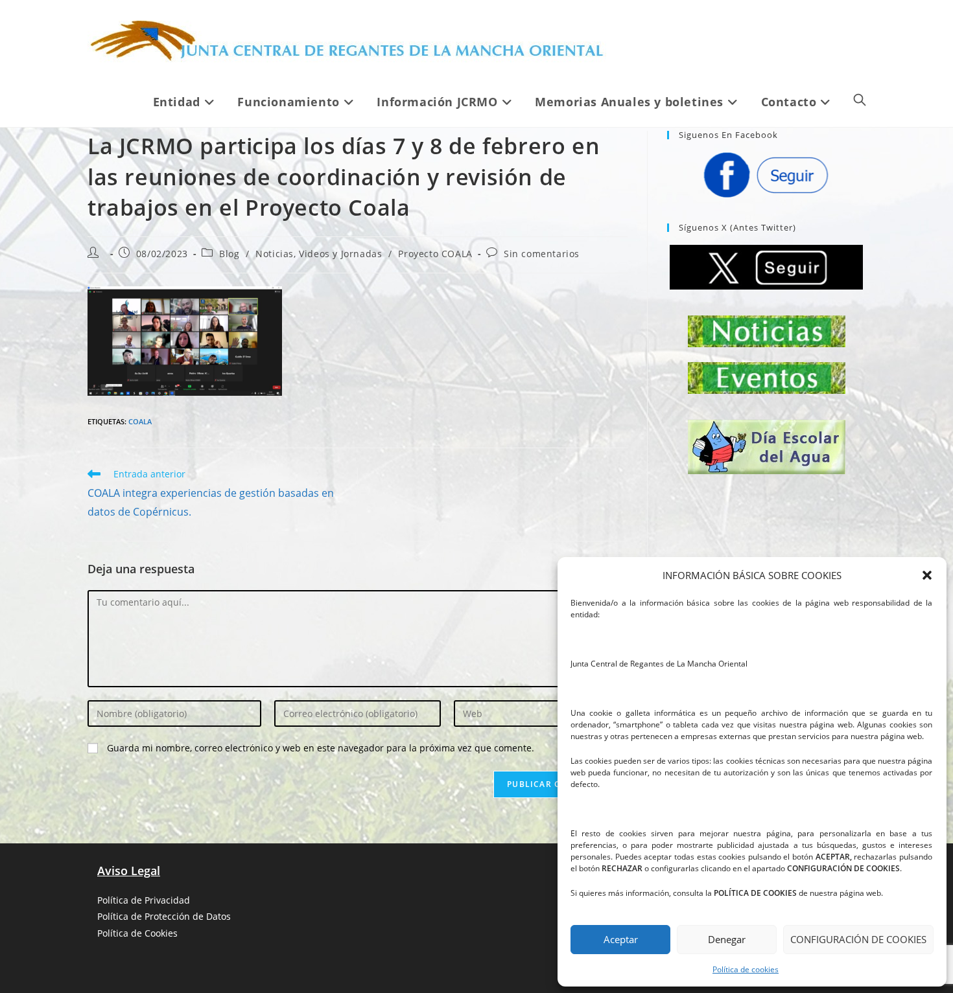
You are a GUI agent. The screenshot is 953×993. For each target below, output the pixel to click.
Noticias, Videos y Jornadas (318, 253)
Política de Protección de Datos (164, 916)
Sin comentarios (542, 253)
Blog (229, 253)
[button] (927, 575)
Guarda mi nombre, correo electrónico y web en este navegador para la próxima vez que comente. (320, 748)
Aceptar (621, 939)
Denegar (727, 939)
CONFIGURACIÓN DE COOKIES (858, 939)
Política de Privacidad (143, 900)
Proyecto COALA (435, 253)
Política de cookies (745, 969)
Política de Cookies (137, 933)
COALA (140, 421)
